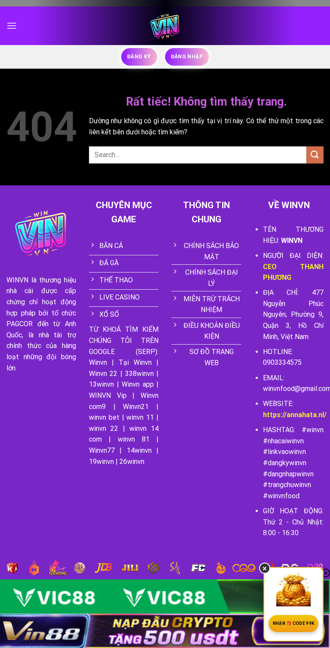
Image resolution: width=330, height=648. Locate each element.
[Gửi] (315, 154)
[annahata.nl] (165, 26)
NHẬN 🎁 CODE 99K (294, 623)
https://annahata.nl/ (295, 415)
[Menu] (11, 25)
